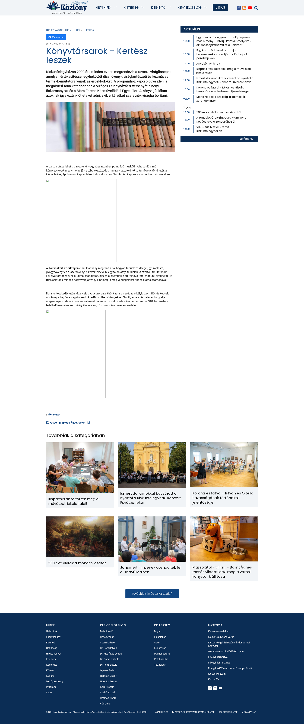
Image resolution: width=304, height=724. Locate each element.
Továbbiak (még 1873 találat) (152, 593)
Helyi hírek (103, 7)
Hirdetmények (53, 653)
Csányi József (107, 642)
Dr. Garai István (108, 648)
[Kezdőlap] (67, 6)
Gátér (157, 642)
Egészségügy (53, 637)
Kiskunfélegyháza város (221, 637)
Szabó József (107, 692)
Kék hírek (51, 659)
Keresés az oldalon (218, 631)
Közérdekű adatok (228, 712)
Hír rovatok (54, 30)
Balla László (106, 631)
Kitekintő (158, 7)
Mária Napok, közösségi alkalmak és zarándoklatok (221, 99)
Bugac (157, 631)
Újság (220, 7)
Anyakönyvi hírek (208, 64)
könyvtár (54, 414)
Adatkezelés (161, 712)
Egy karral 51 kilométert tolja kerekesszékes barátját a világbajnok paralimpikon (222, 54)
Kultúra (88, 30)
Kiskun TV (213, 679)
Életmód (50, 642)
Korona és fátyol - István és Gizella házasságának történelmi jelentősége (222, 89)
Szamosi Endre (108, 698)
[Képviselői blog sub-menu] (206, 7)
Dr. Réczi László (108, 664)
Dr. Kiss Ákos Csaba (111, 653)
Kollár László (107, 686)
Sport (49, 692)
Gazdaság (51, 648)
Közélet (50, 670)
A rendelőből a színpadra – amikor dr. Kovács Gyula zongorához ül (222, 119)
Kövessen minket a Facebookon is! (68, 422)
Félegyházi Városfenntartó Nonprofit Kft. (230, 668)
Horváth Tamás (108, 681)
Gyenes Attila (107, 670)
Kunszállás (160, 648)
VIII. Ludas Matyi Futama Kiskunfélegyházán (212, 129)
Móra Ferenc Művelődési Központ (226, 651)
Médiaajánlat (249, 712)
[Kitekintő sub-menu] (170, 7)
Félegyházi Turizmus (219, 662)
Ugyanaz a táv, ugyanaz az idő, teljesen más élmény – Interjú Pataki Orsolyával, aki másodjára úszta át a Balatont (223, 41)
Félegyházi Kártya (218, 657)
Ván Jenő (105, 703)
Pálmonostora (162, 653)
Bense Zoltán (107, 637)
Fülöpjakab (160, 637)
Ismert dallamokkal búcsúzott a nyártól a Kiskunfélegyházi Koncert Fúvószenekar (224, 80)
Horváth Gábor (108, 675)
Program (51, 686)
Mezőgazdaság (54, 681)
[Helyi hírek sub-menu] (116, 7)
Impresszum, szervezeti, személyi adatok (193, 712)
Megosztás (58, 37)
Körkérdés (51, 664)
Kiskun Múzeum (217, 673)
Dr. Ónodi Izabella (109, 659)
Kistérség (131, 7)
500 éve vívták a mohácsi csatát (219, 112)
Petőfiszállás (161, 659)
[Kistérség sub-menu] (143, 7)
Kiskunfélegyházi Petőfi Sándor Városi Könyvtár (229, 644)
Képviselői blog (190, 7)
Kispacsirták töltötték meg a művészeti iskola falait (223, 71)
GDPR (144, 712)
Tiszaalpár (160, 664)
